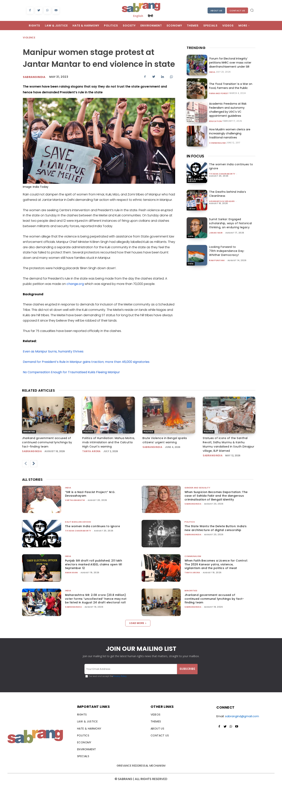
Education (215, 121)
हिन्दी (150, 16)
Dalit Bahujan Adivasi (195, 180)
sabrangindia (34, 77)
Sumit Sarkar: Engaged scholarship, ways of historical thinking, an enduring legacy (230, 223)
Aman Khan (71, 572)
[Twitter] (38, 10)
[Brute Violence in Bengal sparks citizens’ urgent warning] (169, 415)
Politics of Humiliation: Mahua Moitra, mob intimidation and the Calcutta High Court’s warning (108, 442)
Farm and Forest (219, 93)
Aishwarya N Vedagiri (222, 201)
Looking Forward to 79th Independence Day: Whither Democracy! (226, 251)
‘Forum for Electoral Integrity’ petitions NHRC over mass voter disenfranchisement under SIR (230, 63)
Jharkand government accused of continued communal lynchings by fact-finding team (47, 442)
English (138, 16)
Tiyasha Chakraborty (222, 173)
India (212, 72)
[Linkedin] (162, 76)
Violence (29, 37)
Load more (136, 623)
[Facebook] (30, 10)
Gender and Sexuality (197, 487)
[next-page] (33, 463)
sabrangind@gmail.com (242, 716)
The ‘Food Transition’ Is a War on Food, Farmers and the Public (230, 86)
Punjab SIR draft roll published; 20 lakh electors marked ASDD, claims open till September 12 (93, 564)
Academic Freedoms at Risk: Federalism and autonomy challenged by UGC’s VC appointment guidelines (228, 110)
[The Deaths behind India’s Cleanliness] (197, 200)
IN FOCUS (195, 156)
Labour (191, 208)
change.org (75, 284)
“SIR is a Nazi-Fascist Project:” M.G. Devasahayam (90, 494)
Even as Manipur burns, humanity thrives (53, 351)
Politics (88, 431)
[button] (251, 10)
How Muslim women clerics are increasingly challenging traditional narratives (229, 133)
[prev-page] (25, 463)
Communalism (217, 143)
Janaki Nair (216, 232)
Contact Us (237, 10)
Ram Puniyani (217, 260)
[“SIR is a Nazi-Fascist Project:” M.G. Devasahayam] (41, 499)
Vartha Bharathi (75, 500)
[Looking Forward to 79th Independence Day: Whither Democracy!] (197, 255)
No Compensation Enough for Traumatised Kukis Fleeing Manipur (71, 372)
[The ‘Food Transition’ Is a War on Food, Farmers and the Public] (197, 88)
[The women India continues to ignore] (197, 172)
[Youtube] (56, 10)
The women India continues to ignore (92, 526)
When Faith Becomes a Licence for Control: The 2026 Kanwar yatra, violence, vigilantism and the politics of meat (216, 564)
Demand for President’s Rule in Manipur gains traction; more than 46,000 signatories (86, 362)
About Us (216, 10)
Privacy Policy (120, 676)
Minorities (29, 431)
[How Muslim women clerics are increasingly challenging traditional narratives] (197, 136)
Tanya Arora (91, 451)
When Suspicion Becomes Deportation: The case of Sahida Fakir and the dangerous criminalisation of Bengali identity (216, 495)
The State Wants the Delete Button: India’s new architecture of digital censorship (216, 528)
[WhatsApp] (47, 10)
